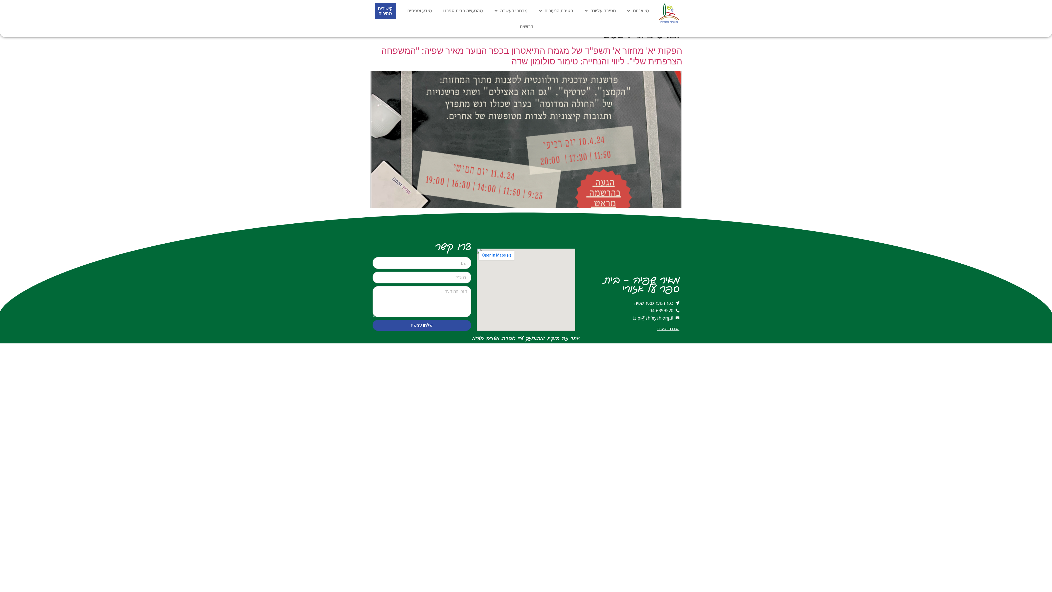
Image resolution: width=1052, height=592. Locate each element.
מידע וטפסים (419, 10)
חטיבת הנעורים (559, 10)
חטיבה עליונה (603, 10)
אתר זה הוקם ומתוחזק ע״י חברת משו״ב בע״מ (526, 338)
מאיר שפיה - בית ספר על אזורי (641, 285)
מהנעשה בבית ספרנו (463, 10)
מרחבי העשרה (514, 10)
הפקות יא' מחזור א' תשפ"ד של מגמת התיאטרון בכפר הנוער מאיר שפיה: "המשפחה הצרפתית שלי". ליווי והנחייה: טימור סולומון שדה (531, 55)
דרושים (526, 26)
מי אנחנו (641, 10)
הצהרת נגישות (668, 328)
